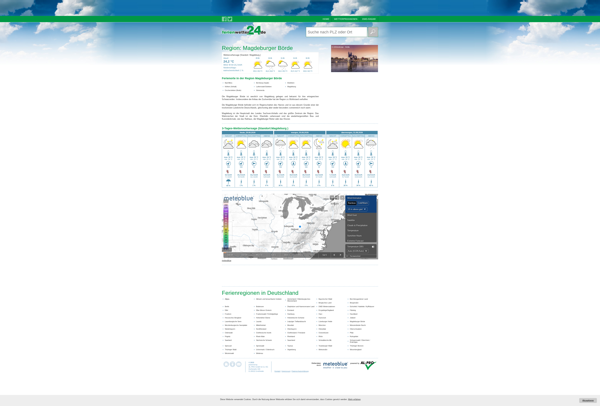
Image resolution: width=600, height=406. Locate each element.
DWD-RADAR (369, 19)
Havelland (353, 314)
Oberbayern (292, 329)
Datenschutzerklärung (300, 371)
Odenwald (228, 333)
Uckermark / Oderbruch (265, 349)
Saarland (228, 340)
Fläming (353, 310)
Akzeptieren (588, 400)
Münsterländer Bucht (358, 325)
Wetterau (259, 353)
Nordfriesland (261, 329)
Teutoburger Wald (325, 346)
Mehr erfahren (354, 399)
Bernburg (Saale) (262, 83)
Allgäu (227, 299)
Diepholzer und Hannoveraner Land (300, 306)
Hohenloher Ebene (263, 318)
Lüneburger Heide (325, 321)
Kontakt (277, 371)
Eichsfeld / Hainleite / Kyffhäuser (362, 306)
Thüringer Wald (230, 349)
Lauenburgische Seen (233, 321)
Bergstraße (354, 303)
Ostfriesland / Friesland (296, 333)
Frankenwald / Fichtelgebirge (267, 314)
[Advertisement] (300, 8)
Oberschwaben (356, 329)
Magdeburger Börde (357, 321)
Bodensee (260, 306)
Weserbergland (355, 349)
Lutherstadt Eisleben (264, 87)
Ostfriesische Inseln (263, 333)
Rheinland (291, 336)
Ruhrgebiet (354, 336)
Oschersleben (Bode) (233, 90)
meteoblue (226, 260)
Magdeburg (291, 87)
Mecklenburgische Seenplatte (236, 325)
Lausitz (259, 321)
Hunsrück (322, 318)
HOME (326, 19)
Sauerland (291, 340)
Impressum (286, 371)
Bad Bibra (228, 83)
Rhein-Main (260, 336)
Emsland (290, 310)
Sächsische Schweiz (264, 340)
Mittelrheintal (260, 325)
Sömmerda (260, 90)
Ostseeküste (323, 333)
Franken (228, 314)
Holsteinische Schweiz (295, 318)
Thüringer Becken (356, 346)
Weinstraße (323, 349)
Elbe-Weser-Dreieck (264, 310)
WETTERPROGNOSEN (345, 19)
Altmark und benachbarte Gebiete (269, 299)
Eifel (226, 310)
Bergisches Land (325, 303)
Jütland (352, 318)
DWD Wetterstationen (327, 306)
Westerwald (229, 353)
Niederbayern (230, 329)
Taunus (290, 346)
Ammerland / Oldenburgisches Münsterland (298, 300)
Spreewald (260, 346)
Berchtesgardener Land (359, 299)
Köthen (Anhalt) (231, 87)
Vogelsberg (291, 349)
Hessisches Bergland (233, 318)
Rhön (321, 336)
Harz (320, 314)
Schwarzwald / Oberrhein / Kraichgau (360, 341)
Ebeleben (290, 83)
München (322, 325)
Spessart (228, 346)
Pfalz (352, 333)
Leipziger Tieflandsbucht (296, 321)
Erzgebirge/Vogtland (326, 310)
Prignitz (227, 336)
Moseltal (290, 325)
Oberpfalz (322, 329)
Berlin (227, 306)
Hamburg (290, 314)
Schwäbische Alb (325, 340)
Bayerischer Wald (325, 299)
